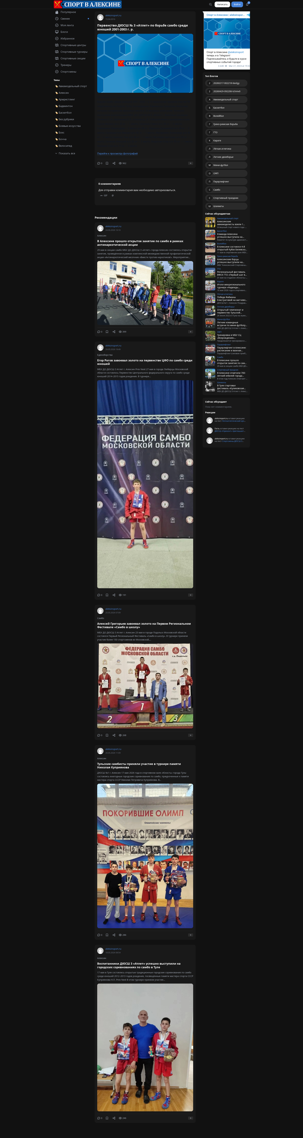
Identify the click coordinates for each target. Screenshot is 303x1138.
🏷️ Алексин (62, 92)
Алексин (101, 235)
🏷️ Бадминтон (64, 106)
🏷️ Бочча (60, 139)
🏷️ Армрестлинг (65, 99)
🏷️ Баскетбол (63, 112)
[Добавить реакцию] (190, 163)
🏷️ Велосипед (63, 145)
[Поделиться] (114, 163)
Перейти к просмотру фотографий (117, 153)
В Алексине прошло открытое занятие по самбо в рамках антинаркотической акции (140, 243)
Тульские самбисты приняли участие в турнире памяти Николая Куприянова (139, 765)
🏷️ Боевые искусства (68, 126)
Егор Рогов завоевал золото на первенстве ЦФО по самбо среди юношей (144, 362)
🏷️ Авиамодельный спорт (71, 86)
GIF (105, 195)
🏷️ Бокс (59, 132)
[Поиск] (210, 4)
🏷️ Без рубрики (64, 119)
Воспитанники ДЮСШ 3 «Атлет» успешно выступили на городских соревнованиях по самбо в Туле (139, 965)
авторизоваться (165, 190)
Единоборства (105, 354)
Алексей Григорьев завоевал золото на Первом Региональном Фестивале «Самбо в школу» (144, 625)
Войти (237, 4)
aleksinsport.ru (113, 15)
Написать (222, 4)
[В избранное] (107, 163)
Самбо (100, 618)
